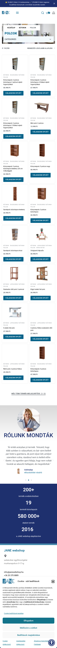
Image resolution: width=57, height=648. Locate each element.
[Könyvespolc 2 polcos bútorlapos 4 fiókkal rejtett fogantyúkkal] (42, 64)
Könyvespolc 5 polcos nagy (40, 166)
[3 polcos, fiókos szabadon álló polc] (42, 312)
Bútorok (22, 28)
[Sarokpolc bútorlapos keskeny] (15, 193)
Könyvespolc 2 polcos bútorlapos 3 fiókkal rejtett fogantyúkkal (12, 125)
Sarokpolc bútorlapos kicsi (12, 251)
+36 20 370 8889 (11, 575)
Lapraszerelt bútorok (44, 245)
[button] (53, 581)
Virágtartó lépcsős (37, 251)
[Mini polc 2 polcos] (42, 107)
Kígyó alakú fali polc (37, 289)
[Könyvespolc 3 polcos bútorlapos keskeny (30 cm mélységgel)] (15, 150)
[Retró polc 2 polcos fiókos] (15, 353)
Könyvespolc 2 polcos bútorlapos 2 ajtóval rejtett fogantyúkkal (12, 82)
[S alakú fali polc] (15, 312)
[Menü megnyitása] (17, 13)
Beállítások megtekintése (28, 635)
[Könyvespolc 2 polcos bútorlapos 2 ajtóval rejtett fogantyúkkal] (15, 64)
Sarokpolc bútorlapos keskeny (14, 210)
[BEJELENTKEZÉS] (53, 12)
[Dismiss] (54, 3)
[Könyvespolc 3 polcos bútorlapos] (42, 193)
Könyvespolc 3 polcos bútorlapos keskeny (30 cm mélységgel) (13, 168)
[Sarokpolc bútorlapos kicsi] (15, 234)
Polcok (5, 77)
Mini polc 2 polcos (36, 123)
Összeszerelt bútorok (17, 75)
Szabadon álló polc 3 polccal (13, 289)
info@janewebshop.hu (13, 572)
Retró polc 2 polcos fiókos (12, 369)
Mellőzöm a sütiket (28, 628)
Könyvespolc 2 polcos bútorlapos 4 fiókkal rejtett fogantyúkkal (39, 82)
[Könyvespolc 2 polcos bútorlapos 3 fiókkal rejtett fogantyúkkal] (15, 107)
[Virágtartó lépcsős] (42, 234)
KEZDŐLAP (11, 28)
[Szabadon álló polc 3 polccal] (15, 273)
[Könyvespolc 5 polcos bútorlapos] (42, 353)
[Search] (42, 12)
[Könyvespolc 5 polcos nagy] (42, 150)
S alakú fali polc (9, 328)
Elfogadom (28, 621)
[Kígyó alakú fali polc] (42, 273)
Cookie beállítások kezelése (13, 613)
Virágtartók (40, 247)
